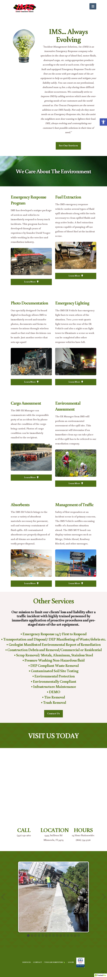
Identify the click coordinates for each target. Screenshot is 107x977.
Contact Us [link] (53, 713)
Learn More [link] (30, 281)
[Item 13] (71, 935)
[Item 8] (53, 935)
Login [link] (71, 962)
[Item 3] (35, 935)
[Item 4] (39, 935)
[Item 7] (50, 935)
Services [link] (26, 962)
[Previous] (3, 897)
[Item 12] (68, 935)
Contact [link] (37, 962)
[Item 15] (78, 935)
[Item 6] (46, 935)
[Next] (103, 897)
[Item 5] (43, 935)
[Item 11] (64, 935)
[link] (103, 122)
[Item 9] (57, 935)
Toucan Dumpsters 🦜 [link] (54, 962)
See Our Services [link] (68, 145)
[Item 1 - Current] (28, 935)
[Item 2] (32, 935)
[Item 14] (75, 935)
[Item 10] (60, 935)
